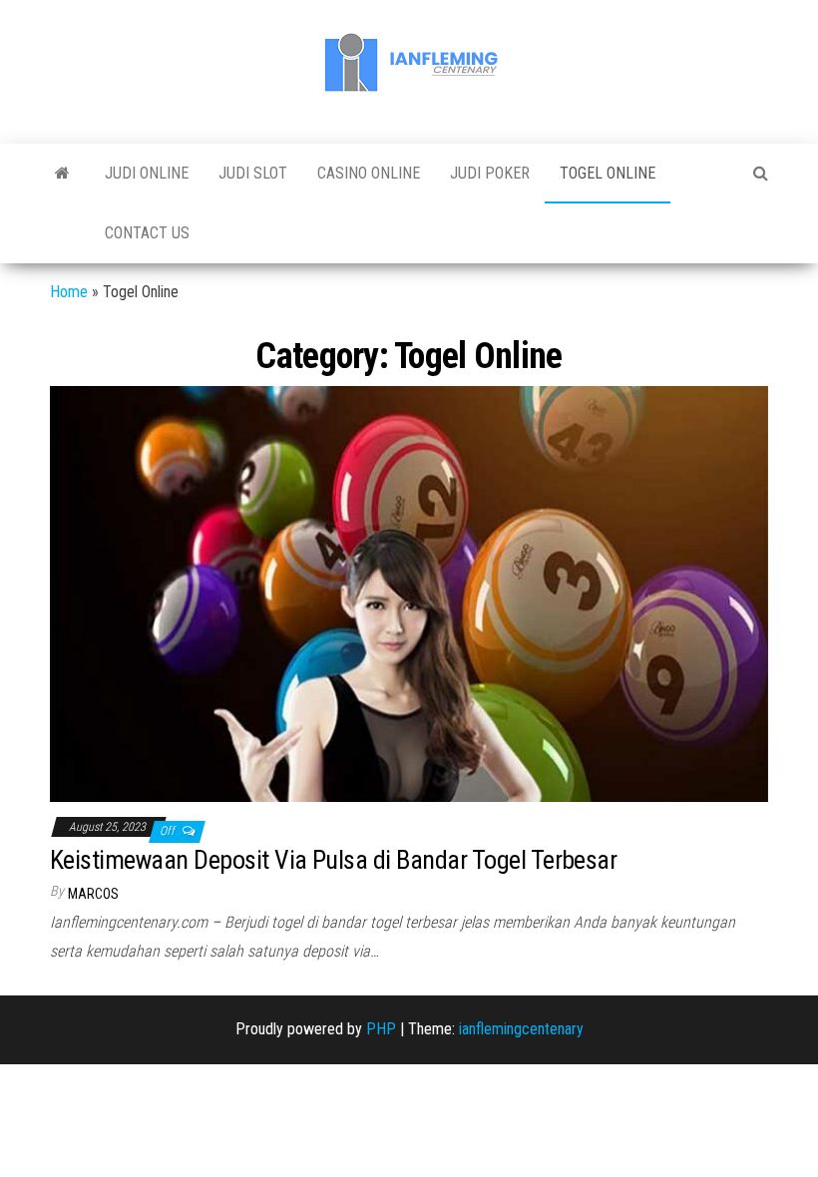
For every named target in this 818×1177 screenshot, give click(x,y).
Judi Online (147, 173)
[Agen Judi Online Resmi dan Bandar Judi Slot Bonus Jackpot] (62, 173)
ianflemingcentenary (521, 1028)
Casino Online (368, 173)
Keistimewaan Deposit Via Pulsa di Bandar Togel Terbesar (333, 860)
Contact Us (147, 232)
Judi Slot (252, 173)
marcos (93, 894)
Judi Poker (490, 173)
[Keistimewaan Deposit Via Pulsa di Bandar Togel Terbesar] (409, 593)
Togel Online (607, 173)
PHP (381, 1028)
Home (69, 291)
